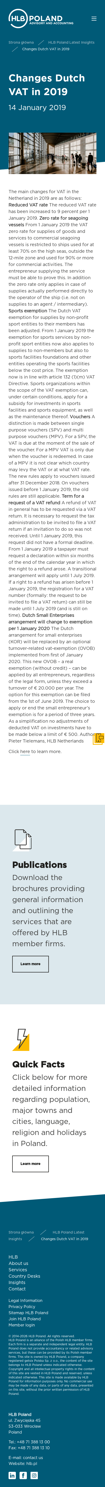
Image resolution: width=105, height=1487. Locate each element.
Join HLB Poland (25, 1319)
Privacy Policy (22, 1307)
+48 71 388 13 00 (33, 1442)
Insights (17, 1283)
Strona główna (21, 42)
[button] (94, 18)
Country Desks (24, 1276)
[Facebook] (23, 1475)
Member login (22, 1325)
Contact (17, 1289)
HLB (13, 1257)
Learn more (31, 964)
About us (18, 1263)
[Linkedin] (12, 1475)
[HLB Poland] (41, 18)
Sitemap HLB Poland (28, 1313)
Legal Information (25, 1301)
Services (18, 1270)
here (25, 752)
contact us (33, 1458)
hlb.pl (31, 1464)
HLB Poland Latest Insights (71, 42)
